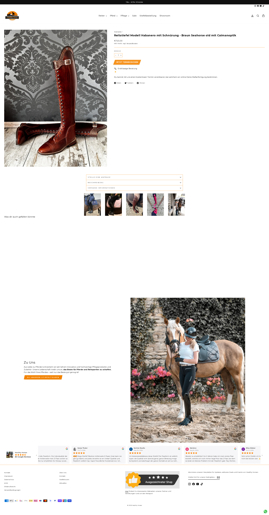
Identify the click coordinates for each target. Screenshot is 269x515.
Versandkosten (132, 43)
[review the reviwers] (63, 449)
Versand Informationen (101, 188)
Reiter (102, 16)
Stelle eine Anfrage (99, 177)
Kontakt (7, 472)
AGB (6, 483)
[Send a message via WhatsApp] (265, 511)
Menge (117, 51)
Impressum (8, 476)
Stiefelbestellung (148, 16)
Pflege (124, 16)
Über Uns (62, 472)
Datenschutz (9, 479)
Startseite (117, 32)
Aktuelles (62, 483)
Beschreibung (96, 182)
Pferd (113, 16)
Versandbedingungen (12, 490)
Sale (134, 16)
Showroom (165, 16)
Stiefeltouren (64, 479)
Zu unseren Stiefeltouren (43, 377)
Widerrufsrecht (10, 486)
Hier (126, 491)
